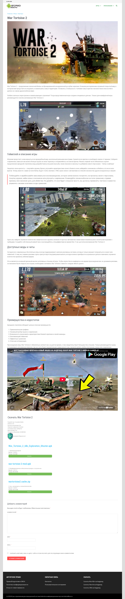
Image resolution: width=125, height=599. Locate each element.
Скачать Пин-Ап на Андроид (93, 585)
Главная (9, 13)
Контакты (48, 581)
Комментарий (12, 512)
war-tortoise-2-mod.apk (20, 463)
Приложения (108, 6)
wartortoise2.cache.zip (19, 481)
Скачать (29, 456)
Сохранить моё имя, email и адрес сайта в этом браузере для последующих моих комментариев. (42, 553)
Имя (9, 537)
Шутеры (20, 13)
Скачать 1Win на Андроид (92, 588)
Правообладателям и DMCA (15, 581)
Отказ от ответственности (15, 588)
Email (9, 545)
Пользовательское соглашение (55, 585)
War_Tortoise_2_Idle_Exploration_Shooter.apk (30, 446)
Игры (97, 6)
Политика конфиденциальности (17, 585)
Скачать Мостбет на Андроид (93, 581)
